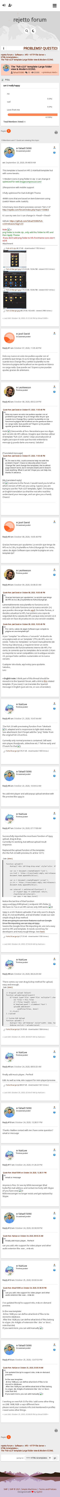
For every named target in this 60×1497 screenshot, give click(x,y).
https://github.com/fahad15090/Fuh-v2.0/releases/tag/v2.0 (22, 222)
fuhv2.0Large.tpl (12, 751)
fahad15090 (18, 72)
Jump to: (20, 1458)
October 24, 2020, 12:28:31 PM (22, 1122)
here (42, 931)
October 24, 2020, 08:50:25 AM (21, 1066)
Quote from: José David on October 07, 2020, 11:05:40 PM (24, 410)
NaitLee (22, 704)
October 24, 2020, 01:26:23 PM (22, 1165)
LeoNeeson (24, 387)
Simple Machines (29, 1489)
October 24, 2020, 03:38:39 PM (22, 1228)
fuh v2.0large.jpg (13, 311)
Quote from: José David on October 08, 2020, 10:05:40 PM (24, 592)
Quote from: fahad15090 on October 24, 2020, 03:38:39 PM (24, 1288)
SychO (39, 1492)
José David (24, 333)
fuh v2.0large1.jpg (13, 290)
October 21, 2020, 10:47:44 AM (21, 718)
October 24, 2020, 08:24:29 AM (21, 974)
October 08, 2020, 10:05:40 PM (21, 536)
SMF (6, 1489)
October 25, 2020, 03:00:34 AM (22, 1280)
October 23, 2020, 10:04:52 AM (21, 786)
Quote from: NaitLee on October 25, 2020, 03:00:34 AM (23, 1368)
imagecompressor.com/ (31, 181)
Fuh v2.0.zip (11, 248)
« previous (46, 72)
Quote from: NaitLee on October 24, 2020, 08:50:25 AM (23, 1236)
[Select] (10, 859)
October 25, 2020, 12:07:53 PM (22, 1359)
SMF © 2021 (15, 1489)
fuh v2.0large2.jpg (13, 269)
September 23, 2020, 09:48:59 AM (19, 162)
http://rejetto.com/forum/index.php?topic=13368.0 (25, 209)
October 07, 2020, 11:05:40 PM (21, 348)
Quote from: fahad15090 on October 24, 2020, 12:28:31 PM (24, 1173)
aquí (33, 610)
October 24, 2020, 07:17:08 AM (21, 828)
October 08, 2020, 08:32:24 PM (21, 401)
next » (54, 72)
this (45, 681)
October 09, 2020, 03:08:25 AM (21, 584)
